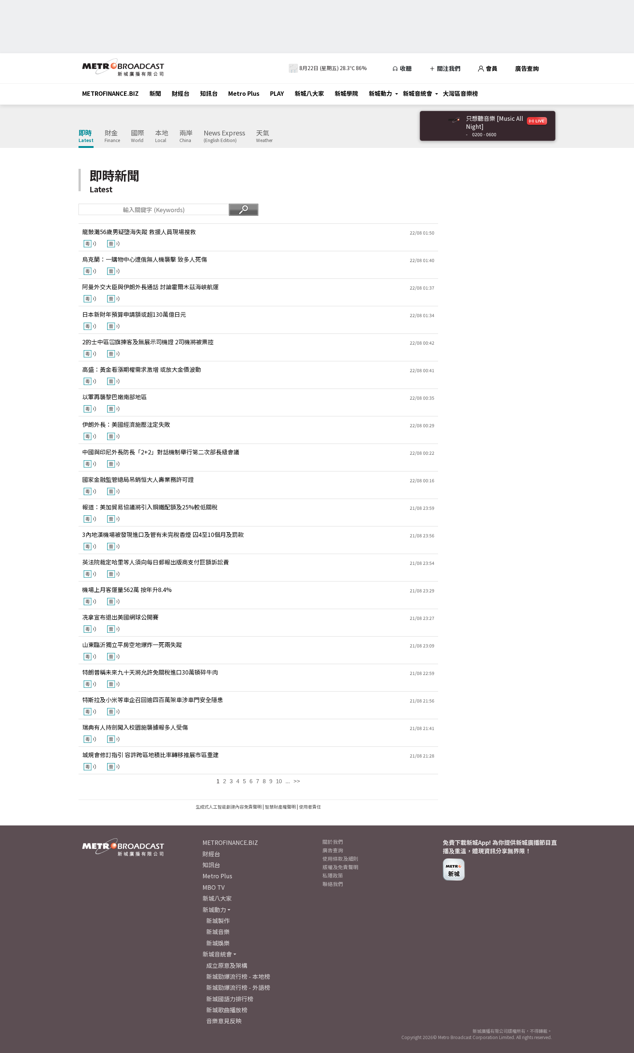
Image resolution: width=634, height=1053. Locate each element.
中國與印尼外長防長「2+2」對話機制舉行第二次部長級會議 (160, 452)
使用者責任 (310, 806)
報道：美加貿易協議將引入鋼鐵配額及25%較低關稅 (150, 507)
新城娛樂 (218, 942)
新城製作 (218, 920)
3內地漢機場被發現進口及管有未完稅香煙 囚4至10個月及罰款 (163, 534)
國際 (137, 136)
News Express (224, 136)
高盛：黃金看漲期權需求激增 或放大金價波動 (141, 369)
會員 (491, 68)
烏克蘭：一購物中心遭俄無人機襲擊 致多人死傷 (144, 259)
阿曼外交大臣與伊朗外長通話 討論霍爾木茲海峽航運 (150, 287)
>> (297, 781)
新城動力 (380, 93)
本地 (161, 136)
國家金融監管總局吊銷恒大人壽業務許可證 (138, 479)
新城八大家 (309, 93)
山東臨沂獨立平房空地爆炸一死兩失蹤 (132, 644)
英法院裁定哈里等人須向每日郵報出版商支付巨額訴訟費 (155, 562)
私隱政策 (333, 875)
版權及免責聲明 (340, 867)
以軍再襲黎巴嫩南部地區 (114, 397)
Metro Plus (243, 93)
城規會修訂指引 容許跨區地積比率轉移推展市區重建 (150, 755)
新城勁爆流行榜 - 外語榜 (238, 987)
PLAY (277, 93)
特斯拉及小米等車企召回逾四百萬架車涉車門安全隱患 (152, 700)
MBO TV (214, 887)
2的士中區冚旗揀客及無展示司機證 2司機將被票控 (148, 342)
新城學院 (346, 93)
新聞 (155, 93)
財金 (112, 136)
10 (279, 781)
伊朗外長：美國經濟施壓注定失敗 (126, 424)
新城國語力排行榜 (229, 998)
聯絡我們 (333, 883)
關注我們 (448, 68)
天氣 (264, 136)
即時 (86, 136)
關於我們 (333, 841)
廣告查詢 (527, 68)
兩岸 (186, 136)
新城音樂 (218, 931)
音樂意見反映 (223, 1020)
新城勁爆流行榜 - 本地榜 (238, 976)
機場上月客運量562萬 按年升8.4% (127, 589)
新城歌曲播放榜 (226, 1009)
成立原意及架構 (226, 965)
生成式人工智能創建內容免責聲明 (229, 806)
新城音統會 (417, 93)
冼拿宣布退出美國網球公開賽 (120, 617)
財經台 (180, 93)
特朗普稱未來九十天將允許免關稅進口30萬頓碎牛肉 (150, 672)
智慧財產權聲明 (280, 806)
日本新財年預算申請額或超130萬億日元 (134, 314)
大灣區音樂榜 (460, 93)
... (287, 781)
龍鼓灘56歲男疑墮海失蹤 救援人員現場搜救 (139, 232)
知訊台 (209, 93)
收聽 (405, 68)
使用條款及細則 (340, 858)
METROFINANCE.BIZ (110, 93)
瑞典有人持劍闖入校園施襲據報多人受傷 (135, 727)
